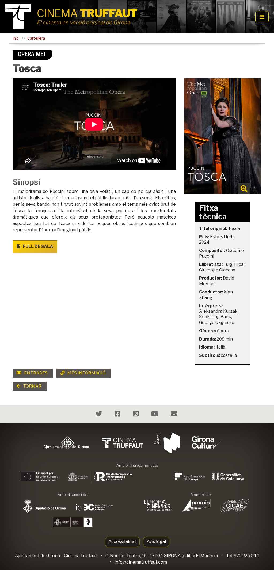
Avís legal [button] (156, 541)
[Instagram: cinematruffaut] (136, 414)
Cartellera (36, 38)
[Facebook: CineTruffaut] (118, 414)
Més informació (86, 373)
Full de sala (37, 246)
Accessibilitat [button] (122, 541)
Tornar (31, 386)
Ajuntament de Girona (37, 555)
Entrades (35, 373)
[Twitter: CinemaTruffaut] (100, 414)
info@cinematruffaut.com (141, 562)
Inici (16, 38)
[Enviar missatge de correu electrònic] (175, 414)
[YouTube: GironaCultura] (155, 414)
